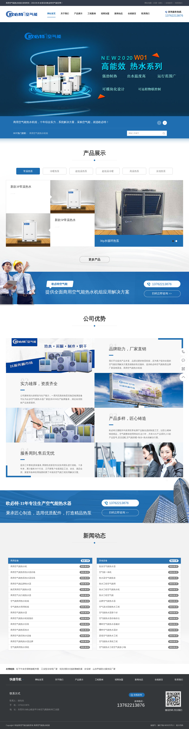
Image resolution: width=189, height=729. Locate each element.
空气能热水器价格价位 (138, 618)
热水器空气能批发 (138, 578)
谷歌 (160, 3)
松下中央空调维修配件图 (27, 669)
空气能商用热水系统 (49, 647)
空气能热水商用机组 (49, 607)
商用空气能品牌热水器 (49, 584)
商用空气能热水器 (49, 612)
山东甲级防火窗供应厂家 (104, 669)
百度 (155, 3)
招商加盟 (119, 680)
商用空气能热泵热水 (49, 630)
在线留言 (169, 3)
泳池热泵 (161, 171)
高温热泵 (134, 171)
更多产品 (94, 259)
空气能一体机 (138, 572)
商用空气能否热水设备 (49, 636)
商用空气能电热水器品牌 (49, 641)
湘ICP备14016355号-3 (166, 725)
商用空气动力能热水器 (49, 595)
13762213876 (183, 352)
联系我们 (178, 3)
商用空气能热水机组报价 (49, 618)
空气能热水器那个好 (138, 612)
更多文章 (85, 561)
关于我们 (59, 680)
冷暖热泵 (54, 171)
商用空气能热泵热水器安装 (49, 578)
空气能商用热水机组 (49, 601)
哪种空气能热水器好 (138, 630)
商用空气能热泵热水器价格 (49, 572)
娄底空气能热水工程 (138, 636)
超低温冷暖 (108, 171)
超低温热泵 (81, 171)
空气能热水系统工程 (138, 641)
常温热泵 (28, 171)
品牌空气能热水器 (138, 601)
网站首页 (39, 680)
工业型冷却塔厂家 (49, 669)
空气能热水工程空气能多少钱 (138, 647)
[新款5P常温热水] (28, 230)
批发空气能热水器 (138, 566)
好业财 (87, 669)
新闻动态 (139, 680)
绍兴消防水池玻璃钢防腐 (71, 669)
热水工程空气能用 (138, 584)
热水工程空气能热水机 (138, 589)
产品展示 (79, 680)
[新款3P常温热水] (72, 196)
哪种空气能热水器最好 (138, 624)
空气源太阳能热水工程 (138, 607)
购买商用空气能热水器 (49, 589)
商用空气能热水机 (49, 566)
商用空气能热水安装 (49, 624)
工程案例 (99, 680)
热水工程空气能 (138, 595)
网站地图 (148, 3)
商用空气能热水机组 (38, 133)
